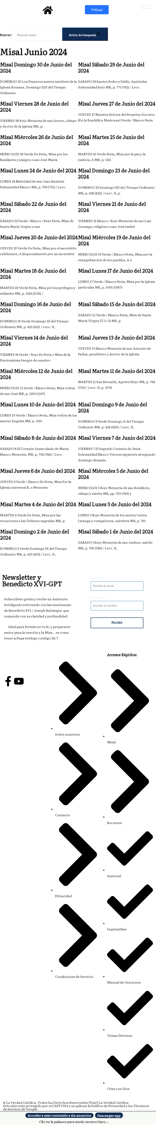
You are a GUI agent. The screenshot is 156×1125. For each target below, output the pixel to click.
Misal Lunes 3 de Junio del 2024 (115, 504)
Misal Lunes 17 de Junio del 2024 (115, 270)
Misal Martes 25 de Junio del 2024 (111, 140)
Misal (98, 9)
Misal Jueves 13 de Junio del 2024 (116, 337)
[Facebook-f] (8, 681)
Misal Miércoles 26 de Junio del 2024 (36, 140)
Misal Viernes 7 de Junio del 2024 (117, 437)
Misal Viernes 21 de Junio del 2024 (112, 206)
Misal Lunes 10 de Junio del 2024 (38, 404)
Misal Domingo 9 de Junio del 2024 (112, 407)
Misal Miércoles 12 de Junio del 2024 (36, 373)
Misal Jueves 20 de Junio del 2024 (39, 237)
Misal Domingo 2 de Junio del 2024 (34, 534)
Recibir (117, 622)
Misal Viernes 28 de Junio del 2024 (34, 106)
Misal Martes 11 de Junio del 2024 (116, 370)
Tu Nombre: (99, 597)
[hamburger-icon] (146, 7)
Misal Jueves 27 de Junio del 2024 (116, 103)
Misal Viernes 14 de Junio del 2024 (34, 340)
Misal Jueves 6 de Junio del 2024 (37, 470)
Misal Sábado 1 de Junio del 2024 (115, 531)
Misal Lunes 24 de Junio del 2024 (38, 170)
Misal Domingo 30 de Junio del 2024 (36, 67)
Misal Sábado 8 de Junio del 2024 (38, 437)
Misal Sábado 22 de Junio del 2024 (33, 206)
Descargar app (108, 1115)
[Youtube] (19, 681)
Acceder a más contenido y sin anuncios (59, 1115)
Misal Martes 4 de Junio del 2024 (38, 504)
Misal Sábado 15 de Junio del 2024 (117, 303)
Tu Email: (97, 578)
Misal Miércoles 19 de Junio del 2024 (114, 240)
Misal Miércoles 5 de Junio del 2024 (113, 473)
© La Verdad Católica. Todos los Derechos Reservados (50, 1102)
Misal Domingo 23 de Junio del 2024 (114, 173)
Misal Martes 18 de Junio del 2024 (33, 273)
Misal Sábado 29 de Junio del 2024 (111, 67)
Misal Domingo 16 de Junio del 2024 (35, 307)
